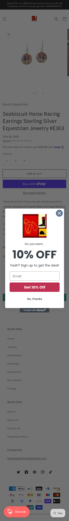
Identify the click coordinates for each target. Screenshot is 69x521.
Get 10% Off (34, 287)
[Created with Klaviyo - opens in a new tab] (34, 310)
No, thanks (34, 299)
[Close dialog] (59, 213)
